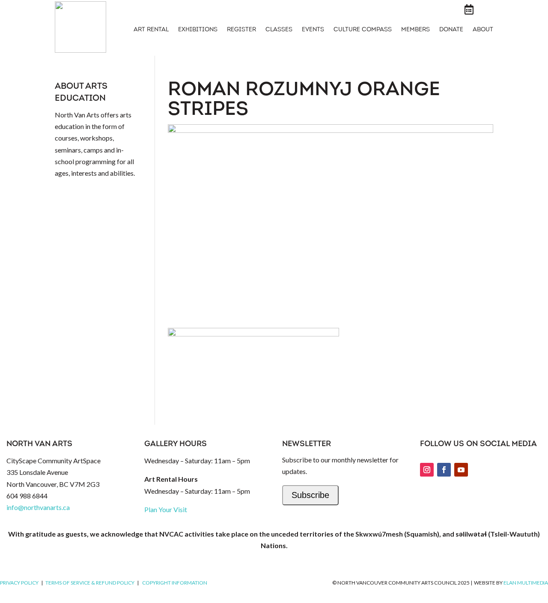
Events (313, 30)
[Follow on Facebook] (444, 470)
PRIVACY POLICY (19, 582)
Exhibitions (197, 30)
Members (415, 30)
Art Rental (151, 30)
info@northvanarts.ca (38, 507)
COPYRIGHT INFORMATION (174, 582)
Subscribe (310, 495)
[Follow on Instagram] (427, 470)
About (483, 30)
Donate (451, 30)
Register (241, 30)
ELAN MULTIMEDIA (525, 582)
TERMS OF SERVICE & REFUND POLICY (89, 582)
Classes (278, 30)
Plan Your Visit (165, 509)
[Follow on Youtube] (461, 470)
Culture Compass (363, 30)
